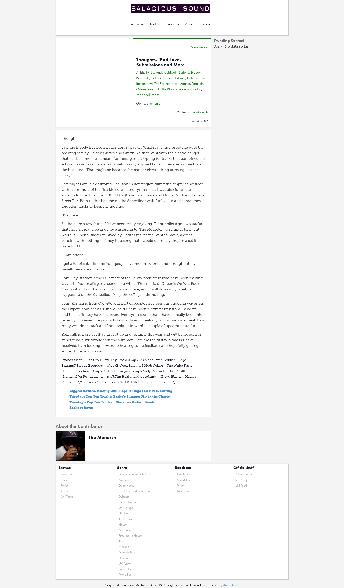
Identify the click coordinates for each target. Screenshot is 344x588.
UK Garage (126, 508)
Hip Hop (124, 513)
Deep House (126, 485)
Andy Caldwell (166, 72)
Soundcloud (184, 480)
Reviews (173, 24)
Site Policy (241, 480)
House (123, 524)
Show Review (199, 47)
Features (155, 24)
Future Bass (126, 574)
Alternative (125, 530)
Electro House (127, 502)
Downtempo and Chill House (136, 474)
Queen (141, 89)
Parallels (197, 83)
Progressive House (130, 535)
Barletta (183, 72)
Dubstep (124, 496)
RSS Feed (241, 485)
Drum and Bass (128, 558)
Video (189, 24)
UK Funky (125, 563)
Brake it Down (81, 408)
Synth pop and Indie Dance (136, 491)
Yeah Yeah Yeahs (147, 94)
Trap (121, 541)
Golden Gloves (174, 78)
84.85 (150, 72)
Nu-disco (124, 480)
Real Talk (154, 89)
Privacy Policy (243, 474)
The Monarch (199, 112)
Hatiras (192, 78)
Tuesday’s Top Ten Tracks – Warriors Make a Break (111, 402)
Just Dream (232, 585)
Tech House (126, 519)
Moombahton (127, 552)
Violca (197, 89)
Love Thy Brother (158, 83)
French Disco (127, 569)
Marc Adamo (181, 83)
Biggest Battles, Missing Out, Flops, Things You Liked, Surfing (120, 391)
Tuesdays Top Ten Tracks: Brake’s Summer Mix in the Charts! (120, 396)
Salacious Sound (170, 8)
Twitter (181, 485)
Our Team (205, 24)
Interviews (137, 24)
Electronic (153, 103)
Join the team (185, 474)
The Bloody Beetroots (176, 89)
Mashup (124, 547)
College (156, 78)
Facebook (183, 491)
